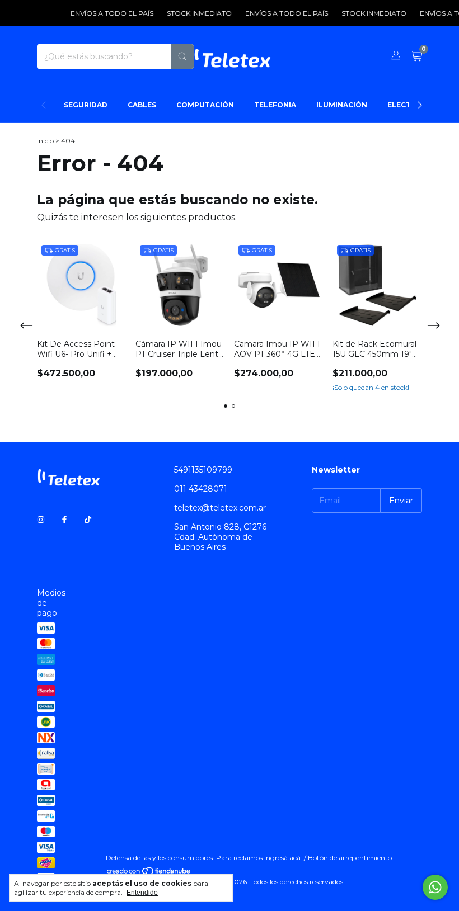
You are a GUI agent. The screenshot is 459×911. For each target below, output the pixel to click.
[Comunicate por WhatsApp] (435, 887)
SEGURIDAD (85, 105)
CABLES (142, 105)
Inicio (45, 140)
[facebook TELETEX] (64, 519)
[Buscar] (182, 56)
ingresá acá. (283, 857)
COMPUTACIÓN (205, 105)
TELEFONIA (275, 105)
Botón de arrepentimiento (350, 857)
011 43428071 (200, 489)
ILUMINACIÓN (341, 105)
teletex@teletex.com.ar (220, 508)
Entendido (142, 892)
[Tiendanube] (149, 873)
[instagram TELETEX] (41, 519)
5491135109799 (203, 470)
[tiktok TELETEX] (88, 519)
